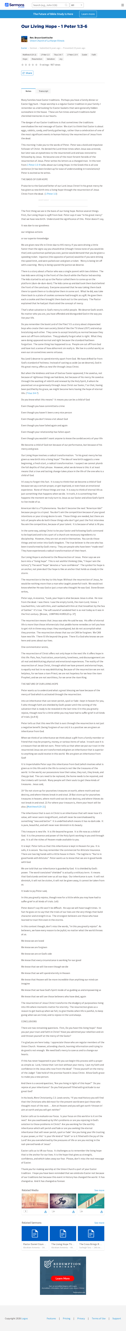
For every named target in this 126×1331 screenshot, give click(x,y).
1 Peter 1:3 (45, 54)
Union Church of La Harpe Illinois (47, 40)
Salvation (51, 59)
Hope (25, 59)
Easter (24, 48)
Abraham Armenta (31, 1247)
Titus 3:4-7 (32, 393)
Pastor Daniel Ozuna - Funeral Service (42, 1244)
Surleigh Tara (85, 1247)
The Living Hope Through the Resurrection (73, 1244)
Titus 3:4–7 (58, 54)
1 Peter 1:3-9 (33, 164)
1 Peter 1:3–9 (72, 54)
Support (116, 1318)
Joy (60, 59)
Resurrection (37, 59)
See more (99, 1190)
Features (51, 1318)
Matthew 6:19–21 (29, 54)
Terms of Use (99, 1318)
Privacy (81, 1318)
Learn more (88, 14)
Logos (24, 1318)
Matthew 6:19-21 (36, 806)
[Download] (45, 1212)
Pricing (66, 1318)
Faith (94, 54)
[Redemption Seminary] (63, 1276)
